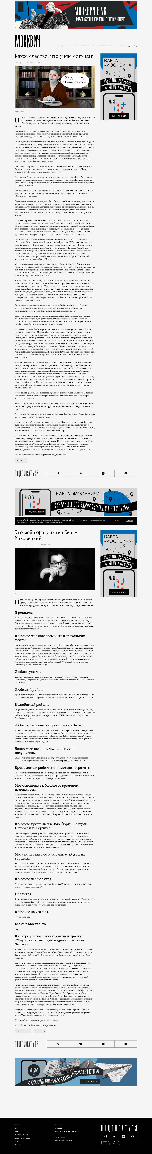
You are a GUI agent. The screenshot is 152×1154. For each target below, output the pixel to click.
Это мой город (40, 1031)
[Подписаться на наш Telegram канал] (58, 473)
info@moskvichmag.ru (114, 1144)
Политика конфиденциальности (67, 1131)
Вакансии (58, 1128)
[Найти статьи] (136, 46)
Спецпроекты (60, 1137)
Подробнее (129, 520)
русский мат (20, 460)
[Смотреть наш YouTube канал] (126, 473)
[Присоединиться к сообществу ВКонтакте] (80, 473)
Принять (117, 520)
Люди (17, 63)
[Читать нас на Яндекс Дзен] (103, 473)
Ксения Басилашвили (30, 545)
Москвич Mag (112, 1142)
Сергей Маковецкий (23, 1031)
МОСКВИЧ (27, 40)
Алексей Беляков (28, 63)
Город (17, 545)
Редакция (58, 1125)
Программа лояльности (63, 1140)
